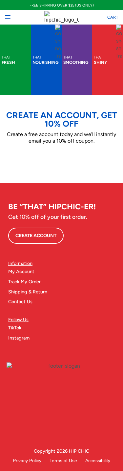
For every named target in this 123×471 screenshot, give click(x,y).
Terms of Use (63, 460)
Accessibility (97, 460)
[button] (7, 17)
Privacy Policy (27, 460)
